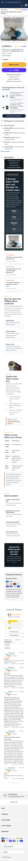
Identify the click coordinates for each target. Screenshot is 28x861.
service (7, 645)
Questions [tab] (17, 639)
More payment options (14, 74)
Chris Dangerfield (7, 87)
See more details (5, 151)
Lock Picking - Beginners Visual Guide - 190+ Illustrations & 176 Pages (17, 104)
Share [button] (7, 663)
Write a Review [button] (14, 631)
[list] (14, 29)
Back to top (14, 802)
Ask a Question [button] (14, 635)
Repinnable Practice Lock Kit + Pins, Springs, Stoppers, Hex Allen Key (17, 94)
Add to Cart (14, 64)
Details (22, 49)
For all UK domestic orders (16, 796)
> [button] (19, 783)
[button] (20, 663)
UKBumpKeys (4, 9)
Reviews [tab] (7, 639)
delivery (7, 648)
